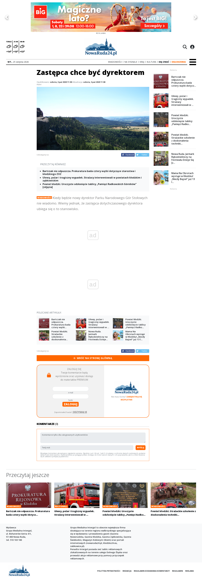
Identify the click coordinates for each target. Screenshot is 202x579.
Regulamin (177, 571)
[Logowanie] (192, 47)
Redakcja (127, 571)
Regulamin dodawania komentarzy (152, 571)
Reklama (189, 571)
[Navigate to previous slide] (6, 17)
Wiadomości (44, 197)
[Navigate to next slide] (195, 17)
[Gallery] (101, 17)
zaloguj (70, 404)
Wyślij (140, 447)
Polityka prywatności (108, 571)
